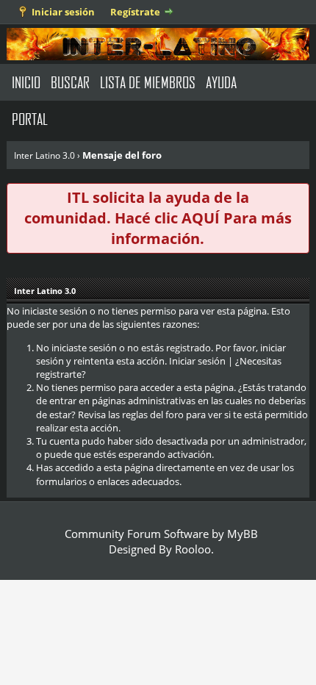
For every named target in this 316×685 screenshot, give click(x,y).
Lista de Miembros (147, 82)
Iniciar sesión (63, 12)
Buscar (70, 82)
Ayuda (221, 82)
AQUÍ (201, 218)
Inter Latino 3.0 (44, 155)
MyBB (242, 533)
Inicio (26, 82)
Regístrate (135, 12)
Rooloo (193, 549)
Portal (30, 119)
